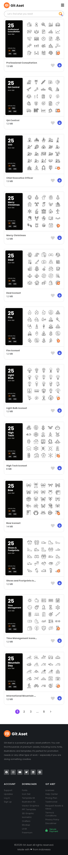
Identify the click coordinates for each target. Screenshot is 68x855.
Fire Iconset (13, 350)
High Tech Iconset (16, 465)
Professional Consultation (21, 62)
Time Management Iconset (22, 638)
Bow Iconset (13, 523)
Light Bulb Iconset (16, 408)
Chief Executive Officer (19, 178)
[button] (49, 5)
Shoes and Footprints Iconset (23, 580)
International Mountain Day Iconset (27, 695)
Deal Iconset (13, 293)
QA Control (12, 120)
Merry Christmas (16, 235)
